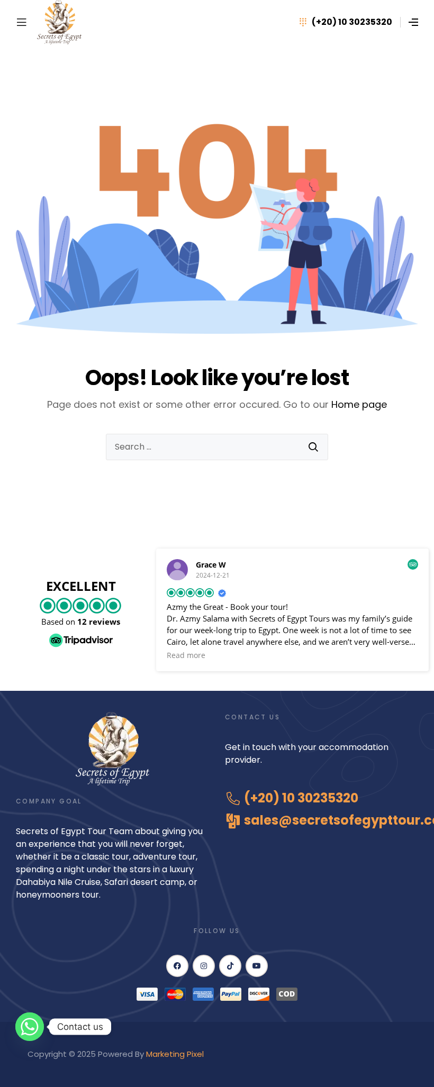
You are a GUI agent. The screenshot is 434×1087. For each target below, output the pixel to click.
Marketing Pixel (176, 1053)
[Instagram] (204, 966)
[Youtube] (257, 966)
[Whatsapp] (29, 1026)
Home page (359, 404)
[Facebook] (177, 966)
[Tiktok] (230, 966)
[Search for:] (217, 447)
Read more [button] (186, 655)
